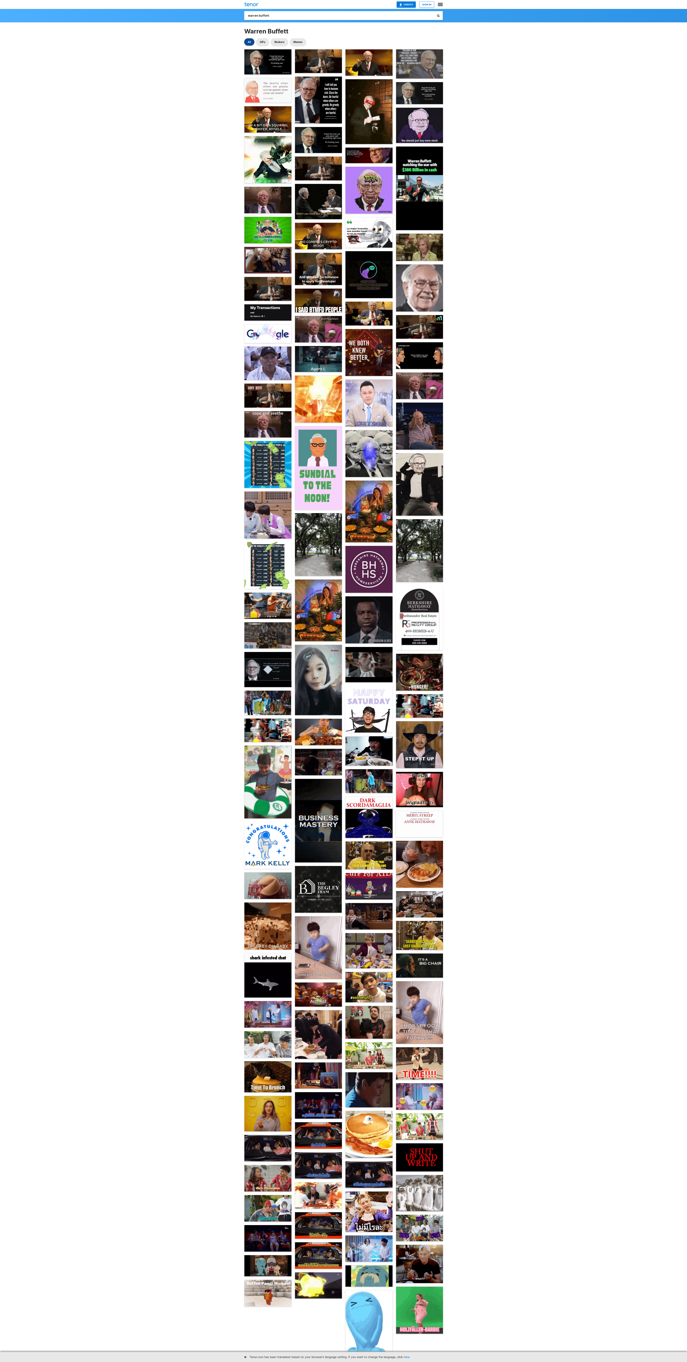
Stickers (279, 41)
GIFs (262, 41)
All (249, 41)
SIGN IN (426, 4)
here (407, 1357)
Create (408, 4)
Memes (298, 41)
